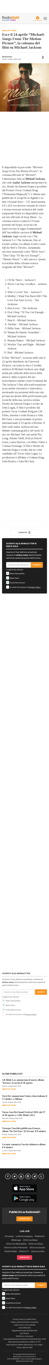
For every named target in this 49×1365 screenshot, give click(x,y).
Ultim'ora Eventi (37, 1247)
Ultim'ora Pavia (35, 1243)
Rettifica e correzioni (24, 1336)
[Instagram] (28, 1176)
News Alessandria (17, 573)
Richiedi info (24, 1219)
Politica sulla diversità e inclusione (24, 1322)
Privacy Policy (35, 587)
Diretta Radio (10, 1251)
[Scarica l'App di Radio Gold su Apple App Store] (24, 1188)
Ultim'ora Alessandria (16, 1243)
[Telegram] (34, 1176)
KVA (31, 1361)
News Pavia (14, 578)
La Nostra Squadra (24, 1236)
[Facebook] (8, 1176)
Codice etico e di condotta (24, 1325)
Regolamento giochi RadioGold (24, 1330)
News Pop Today (9, 30)
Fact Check (24, 1333)
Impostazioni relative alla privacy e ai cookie (24, 1344)
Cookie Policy (30, 1319)
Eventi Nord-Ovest (17, 582)
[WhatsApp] (41, 1176)
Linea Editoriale (24, 1327)
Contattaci (24, 1257)
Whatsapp (16, 1240)
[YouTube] (21, 1176)
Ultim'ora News (30, 1240)
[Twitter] (14, 1176)
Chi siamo (9, 1236)
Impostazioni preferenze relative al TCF (24, 1342)
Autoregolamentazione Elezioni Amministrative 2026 (24, 1339)
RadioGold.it (31, 1354)
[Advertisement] (24, 138)
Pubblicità (39, 1236)
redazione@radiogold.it (33, 1359)
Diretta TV (24, 1251)
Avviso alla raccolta (24, 1347)
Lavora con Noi (38, 1251)
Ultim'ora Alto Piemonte (15, 1247)
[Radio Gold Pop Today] (10, 18)
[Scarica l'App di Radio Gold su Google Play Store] (24, 1198)
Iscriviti (37, 565)
